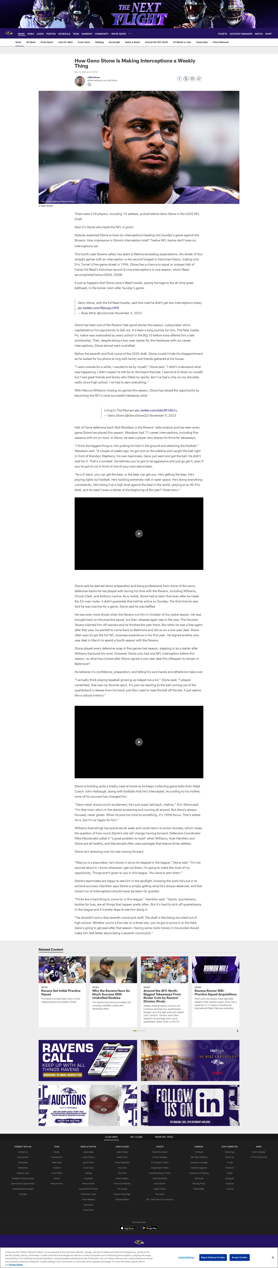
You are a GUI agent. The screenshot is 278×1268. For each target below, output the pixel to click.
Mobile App (230, 1152)
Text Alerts (159, 1194)
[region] (139, 1257)
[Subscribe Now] (88, 1060)
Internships (23, 1162)
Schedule (199, 1152)
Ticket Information (160, 1152)
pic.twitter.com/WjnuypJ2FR (98, 308)
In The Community (259, 1157)
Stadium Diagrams (199, 1168)
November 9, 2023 (162, 415)
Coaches (56, 1168)
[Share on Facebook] (179, 80)
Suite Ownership (160, 1178)
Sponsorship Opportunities (23, 1183)
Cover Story (88, 1168)
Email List (230, 1157)
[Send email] (192, 80)
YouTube (229, 1189)
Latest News (88, 1152)
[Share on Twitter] (186, 80)
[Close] (272, 1257)
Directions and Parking (199, 1173)
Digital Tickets (160, 1189)
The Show (122, 1173)
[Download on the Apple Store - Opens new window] (127, 1228)
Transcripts (88, 1205)
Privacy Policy (16, 1264)
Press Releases (88, 1199)
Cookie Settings (186, 1257)
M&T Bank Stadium (198, 1157)
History (57, 1178)
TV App (230, 1162)
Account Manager (159, 1157)
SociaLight (88, 1178)
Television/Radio (122, 1199)
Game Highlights (122, 1162)
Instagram (229, 1178)
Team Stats (57, 1162)
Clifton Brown (94, 77)
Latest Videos (122, 1152)
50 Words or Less (88, 1194)
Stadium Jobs (23, 1173)
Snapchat (230, 1183)
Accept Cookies (239, 1257)
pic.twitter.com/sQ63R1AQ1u (156, 410)
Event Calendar (258, 1152)
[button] (139, 534)
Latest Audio (122, 1157)
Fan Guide (199, 1178)
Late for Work (88, 1162)
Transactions (56, 1157)
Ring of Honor (57, 1183)
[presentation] (238, 1031)
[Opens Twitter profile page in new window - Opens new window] (89, 84)
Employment (22, 1157)
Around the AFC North (88, 1189)
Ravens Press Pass (122, 1194)
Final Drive (122, 1168)
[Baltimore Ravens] (139, 1243)
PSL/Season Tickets (159, 1162)
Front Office (57, 1173)
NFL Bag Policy (199, 1183)
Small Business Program (23, 1189)
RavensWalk (199, 1189)
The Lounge (122, 1189)
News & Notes (88, 1183)
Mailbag (88, 1173)
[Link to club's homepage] (9, 33)
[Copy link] (198, 78)
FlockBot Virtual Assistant (23, 1178)
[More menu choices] (130, 33)
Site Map (23, 1194)
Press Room (88, 1210)
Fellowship (23, 1168)
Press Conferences (122, 1183)
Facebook (230, 1168)
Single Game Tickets (160, 1168)
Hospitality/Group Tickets (160, 1173)
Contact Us (23, 1152)
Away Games (159, 1183)
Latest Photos (88, 1157)
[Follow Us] (190, 1105)
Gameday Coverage (198, 1162)
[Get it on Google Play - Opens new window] (149, 1230)
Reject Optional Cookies (213, 1257)
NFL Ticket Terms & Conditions (159, 1199)
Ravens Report (122, 1178)
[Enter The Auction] (88, 1105)
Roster (57, 1152)
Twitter (230, 1173)
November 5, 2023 (128, 313)
